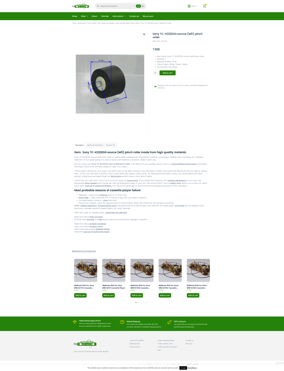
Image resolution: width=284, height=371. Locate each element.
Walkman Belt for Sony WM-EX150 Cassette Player (168, 287)
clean (105, 200)
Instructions (118, 16)
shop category (91, 183)
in (142, 6)
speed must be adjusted (116, 212)
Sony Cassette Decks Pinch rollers (128, 23)
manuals (90, 219)
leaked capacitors (89, 205)
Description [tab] (79, 145)
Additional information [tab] (95, 145)
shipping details (102, 229)
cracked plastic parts (107, 205)
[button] (144, 34)
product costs (96, 226)
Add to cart (168, 73)
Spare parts (82, 23)
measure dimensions (177, 180)
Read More (192, 368)
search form (132, 180)
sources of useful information (98, 186)
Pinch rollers (92, 23)
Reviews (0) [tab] (110, 145)
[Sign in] (189, 6)
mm (138, 6)
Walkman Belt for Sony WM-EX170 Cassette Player (84, 287)
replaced (103, 195)
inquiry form (175, 183)
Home (74, 16)
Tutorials (105, 16)
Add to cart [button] (80, 295)
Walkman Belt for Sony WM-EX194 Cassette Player (140, 287)
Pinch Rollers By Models (106, 23)
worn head (179, 205)
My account (148, 16)
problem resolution (98, 224)
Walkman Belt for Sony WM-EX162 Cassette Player (197, 287)
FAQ (100, 219)
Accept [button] (183, 368)
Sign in (193, 6)
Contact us (134, 16)
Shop (83, 16)
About (94, 16)
